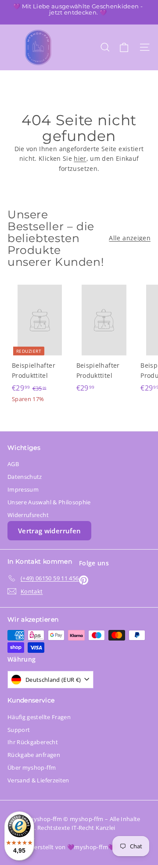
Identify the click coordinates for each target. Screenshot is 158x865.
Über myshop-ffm (31, 767)
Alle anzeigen (130, 238)
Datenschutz (24, 477)
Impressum (23, 489)
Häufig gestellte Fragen (39, 717)
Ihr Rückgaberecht (32, 742)
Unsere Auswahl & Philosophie (49, 502)
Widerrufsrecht (28, 515)
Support (18, 730)
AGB (13, 464)
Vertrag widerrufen (49, 530)
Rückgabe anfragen (33, 755)
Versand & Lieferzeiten (38, 780)
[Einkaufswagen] (124, 47)
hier (80, 158)
